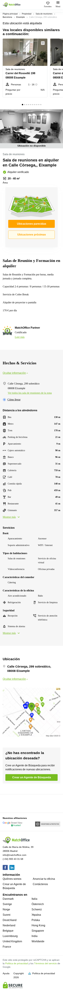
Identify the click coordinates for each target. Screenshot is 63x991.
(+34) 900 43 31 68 (13, 859)
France (7, 946)
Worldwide (38, 941)
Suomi (6, 914)
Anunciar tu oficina (44, 878)
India (34, 936)
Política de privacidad (16, 963)
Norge (6, 909)
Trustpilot (7, 803)
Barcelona (7, 17)
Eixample (20, 17)
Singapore (38, 930)
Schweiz (37, 909)
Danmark (8, 898)
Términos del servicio (45, 963)
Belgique (8, 930)
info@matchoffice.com (14, 855)
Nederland (9, 925)
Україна (36, 914)
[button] (43, 43)
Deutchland (9, 920)
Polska (36, 920)
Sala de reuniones (44, 14)
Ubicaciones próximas (31, 234)
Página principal (10, 14)
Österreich (38, 904)
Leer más (20, 337)
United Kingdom (12, 941)
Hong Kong (38, 925)
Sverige (7, 904)
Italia (34, 898)
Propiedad (26, 14)
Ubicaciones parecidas (31, 223)
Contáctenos (40, 884)
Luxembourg (10, 936)
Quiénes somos (12, 878)
